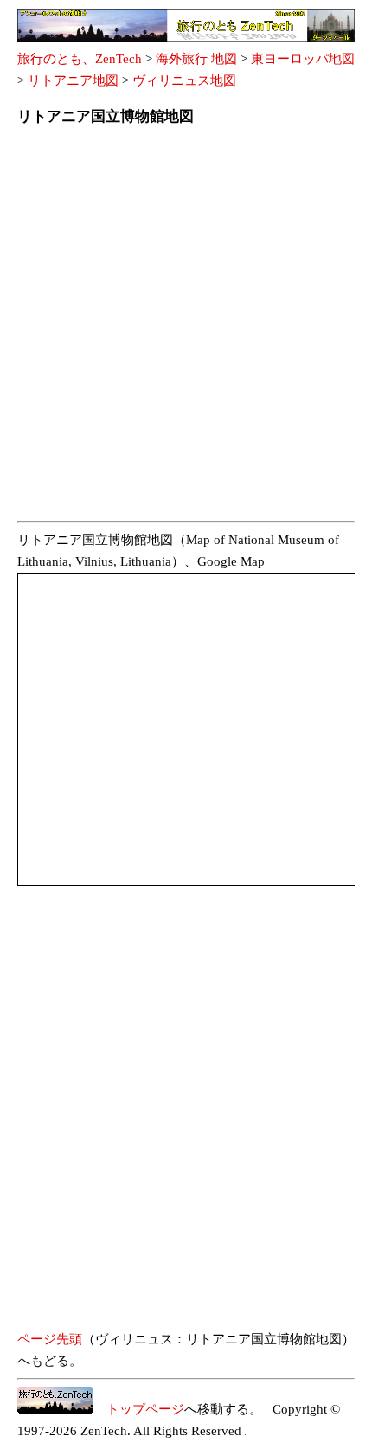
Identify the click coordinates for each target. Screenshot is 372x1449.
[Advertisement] (186, 329)
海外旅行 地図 (196, 59)
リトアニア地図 (73, 80)
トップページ (138, 1409)
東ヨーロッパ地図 (303, 59)
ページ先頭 (49, 1339)
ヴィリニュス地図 (184, 80)
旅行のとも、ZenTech (79, 59)
